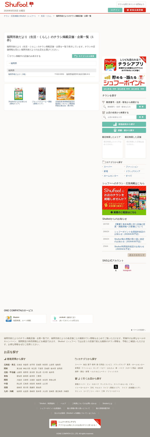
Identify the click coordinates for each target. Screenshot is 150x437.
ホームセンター (111, 176)
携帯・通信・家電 (82, 372)
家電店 (77, 368)
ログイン (115, 10)
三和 (103, 391)
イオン (131, 384)
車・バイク (119, 368)
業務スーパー (80, 384)
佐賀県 (25, 391)
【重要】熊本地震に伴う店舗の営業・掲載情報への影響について (129, 225)
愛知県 (19, 376)
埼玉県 (34, 368)
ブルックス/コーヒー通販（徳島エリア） (42, 103)
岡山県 (19, 384)
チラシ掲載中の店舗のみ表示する (25, 56)
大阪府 (19, 380)
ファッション (132, 167)
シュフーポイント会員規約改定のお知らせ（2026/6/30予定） (129, 233)
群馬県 (59, 368)
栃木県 (53, 368)
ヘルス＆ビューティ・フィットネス (104, 372)
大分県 (45, 391)
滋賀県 (38, 380)
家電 (106, 171)
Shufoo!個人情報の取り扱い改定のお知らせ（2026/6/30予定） (129, 240)
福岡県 (14, 63)
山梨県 (19, 372)
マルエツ (98, 388)
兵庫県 (25, 380)
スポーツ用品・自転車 (134, 368)
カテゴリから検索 (84, 56)
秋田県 (45, 365)
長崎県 (32, 391)
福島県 (58, 365)
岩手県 (32, 365)
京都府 (32, 380)
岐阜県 (32, 376)
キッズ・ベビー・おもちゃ (103, 368)
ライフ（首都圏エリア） (131, 388)
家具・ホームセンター (135, 365)
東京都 (19, 368)
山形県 (51, 365)
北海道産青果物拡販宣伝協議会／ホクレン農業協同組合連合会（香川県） (65, 104)
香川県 (25, 388)
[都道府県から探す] (124, 124)
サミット (78, 391)
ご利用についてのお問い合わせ (84, 403)
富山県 (38, 372)
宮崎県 (51, 391)
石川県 (45, 372)
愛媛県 (32, 388)
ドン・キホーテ (93, 384)
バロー (97, 391)
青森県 (25, 365)
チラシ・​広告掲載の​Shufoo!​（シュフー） (20, 16)
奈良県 (45, 380)
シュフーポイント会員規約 (50, 408)
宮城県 (38, 365)
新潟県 (32, 372)
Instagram (127, 268)
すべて (129, 176)
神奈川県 (26, 368)
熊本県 (38, 391)
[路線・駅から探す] (124, 130)
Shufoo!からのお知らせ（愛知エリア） (17, 103)
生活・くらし (46, 16)
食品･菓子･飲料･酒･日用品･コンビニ (97, 365)
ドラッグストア (133, 171)
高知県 (38, 388)
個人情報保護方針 (103, 408)
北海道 (19, 365)
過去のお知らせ (137, 255)
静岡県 (25, 376)
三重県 (38, 376)
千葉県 (40, 368)
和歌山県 (52, 380)
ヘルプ (63, 403)
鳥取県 (32, 384)
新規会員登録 (135, 10)
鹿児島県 (58, 391)
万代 (92, 388)
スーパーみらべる (121, 384)
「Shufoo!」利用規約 (46, 403)
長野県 (25, 372)
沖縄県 (66, 391)
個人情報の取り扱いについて (78, 408)
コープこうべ (88, 391)
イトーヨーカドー (82, 388)
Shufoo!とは (107, 403)
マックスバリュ (106, 384)
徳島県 (19, 388)
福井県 (51, 372)
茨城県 (47, 368)
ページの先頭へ (138, 330)
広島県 (25, 384)
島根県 (38, 384)
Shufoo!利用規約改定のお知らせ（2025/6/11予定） (129, 247)
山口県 (45, 384)
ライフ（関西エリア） (112, 388)
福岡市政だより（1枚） (17, 74)
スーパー (108, 167)
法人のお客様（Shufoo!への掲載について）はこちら (75, 413)
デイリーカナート (113, 391)
